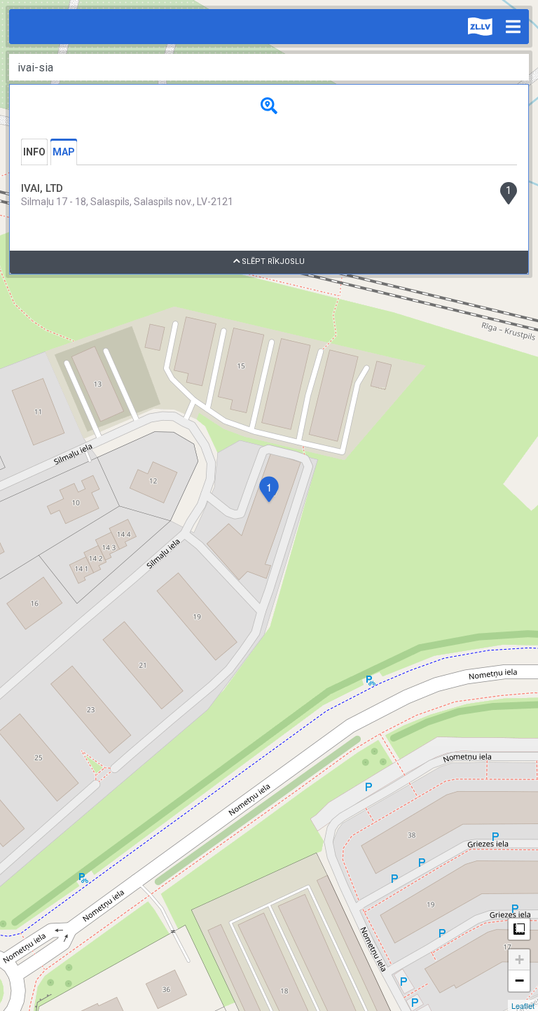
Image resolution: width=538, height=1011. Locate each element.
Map (63, 152)
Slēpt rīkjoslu (272, 261)
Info (34, 152)
